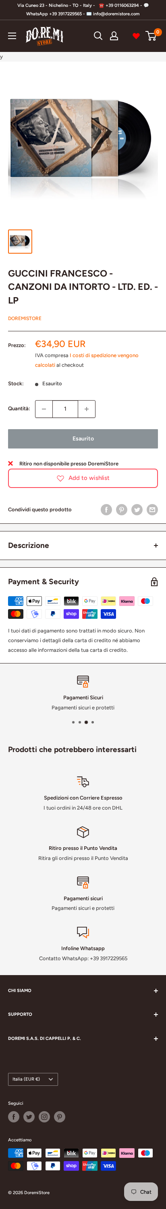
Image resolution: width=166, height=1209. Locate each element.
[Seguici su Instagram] (44, 1116)
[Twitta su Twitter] (137, 509)
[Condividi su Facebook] (106, 509)
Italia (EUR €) (26, 1079)
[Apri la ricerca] (98, 35)
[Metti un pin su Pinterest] (121, 509)
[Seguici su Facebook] (13, 1116)
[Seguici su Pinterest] (59, 1116)
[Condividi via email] (152, 509)
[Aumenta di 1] (86, 409)
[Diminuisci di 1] (43, 409)
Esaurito (83, 438)
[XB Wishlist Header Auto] (136, 35)
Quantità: (19, 408)
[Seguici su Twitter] (29, 1116)
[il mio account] (114, 35)
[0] (151, 36)
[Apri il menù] (12, 36)
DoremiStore (25, 318)
